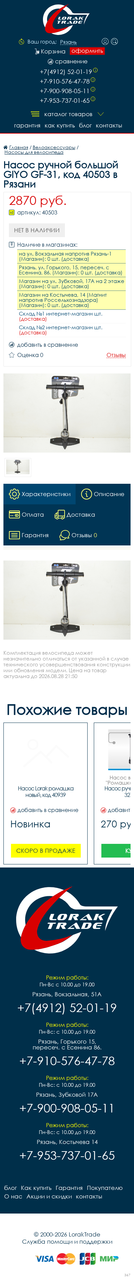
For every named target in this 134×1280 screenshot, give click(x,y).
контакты (109, 125)
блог (85, 125)
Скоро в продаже (45, 850)
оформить (87, 50)
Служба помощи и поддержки (67, 1241)
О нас (13, 1196)
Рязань (68, 42)
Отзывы (116, 355)
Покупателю (105, 1187)
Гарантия (27, 125)
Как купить (60, 125)
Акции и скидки (49, 1196)
